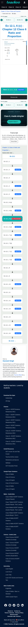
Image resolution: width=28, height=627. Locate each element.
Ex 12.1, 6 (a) (8, 202)
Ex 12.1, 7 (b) (8, 243)
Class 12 (4, 7)
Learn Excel (9, 571)
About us (10, 611)
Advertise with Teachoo (14, 616)
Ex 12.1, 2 (12, 169)
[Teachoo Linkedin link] (22, 605)
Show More (14, 141)
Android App (9, 398)
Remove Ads (14, 97)
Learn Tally (8, 574)
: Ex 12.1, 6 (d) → (13, 91)
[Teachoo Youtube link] (18, 605)
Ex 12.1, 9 (7, 276)
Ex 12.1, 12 (12, 300)
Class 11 (11, 7)
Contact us (17, 611)
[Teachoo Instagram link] (10, 605)
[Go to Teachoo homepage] (13, 2)
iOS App (8, 401)
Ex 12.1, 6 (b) (12, 210)
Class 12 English (10, 489)
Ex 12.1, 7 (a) (12, 235)
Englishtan (8, 588)
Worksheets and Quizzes (12, 460)
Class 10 (18, 7)
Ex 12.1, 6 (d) (12, 227)
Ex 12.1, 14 (7, 317)
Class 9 (25, 7)
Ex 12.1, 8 (7, 268)
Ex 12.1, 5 (12, 194)
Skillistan (8, 463)
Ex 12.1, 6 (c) (12, 218)
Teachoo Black (18, 375)
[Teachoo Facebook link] (5, 605)
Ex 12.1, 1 (7, 161)
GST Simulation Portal (11, 465)
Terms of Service (9, 612)
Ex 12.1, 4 (12, 186)
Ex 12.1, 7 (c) (12, 251)
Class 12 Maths (10, 486)
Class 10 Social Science (12, 483)
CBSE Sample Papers (11, 596)
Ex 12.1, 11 (7, 292)
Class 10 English (10, 480)
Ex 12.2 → (12, 341)
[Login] (24, 2)
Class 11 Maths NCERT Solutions (15, 523)
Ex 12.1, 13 (12, 308)
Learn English (9, 568)
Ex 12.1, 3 (7, 178)
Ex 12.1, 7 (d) (12, 259)
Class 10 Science (10, 477)
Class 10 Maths (10, 474)
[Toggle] (2, 2)
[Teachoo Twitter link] (14, 605)
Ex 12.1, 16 (12, 333)
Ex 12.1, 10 (12, 284)
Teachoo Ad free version (12, 457)
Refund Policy (14, 614)
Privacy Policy (19, 612)
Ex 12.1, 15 (12, 325)
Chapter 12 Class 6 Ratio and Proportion (11, 11)
